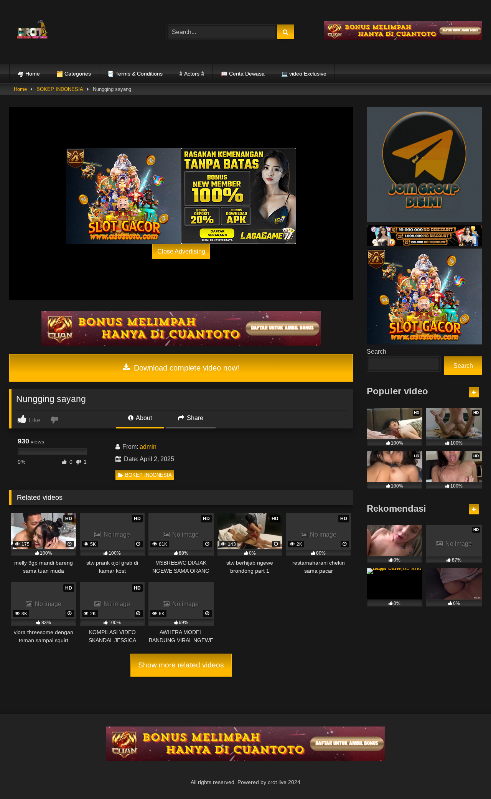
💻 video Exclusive (303, 74)
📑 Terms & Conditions (135, 74)
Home (20, 89)
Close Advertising (181, 251)
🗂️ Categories (73, 74)
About (143, 418)
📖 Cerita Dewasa (243, 74)
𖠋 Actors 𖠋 (191, 74)
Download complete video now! (185, 368)
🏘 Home (29, 74)
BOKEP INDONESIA (59, 89)
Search (376, 351)
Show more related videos (181, 665)
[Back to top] (467, 776)
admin (148, 446)
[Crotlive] (32, 30)
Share (194, 418)
